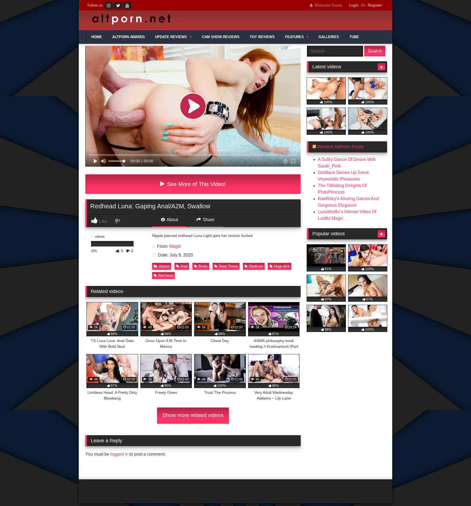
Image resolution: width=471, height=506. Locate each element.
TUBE (354, 37)
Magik (175, 246)
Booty (203, 266)
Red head (165, 275)
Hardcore (256, 266)
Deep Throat (228, 266)
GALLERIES (329, 37)
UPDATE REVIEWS (171, 37)
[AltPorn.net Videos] (129, 20)
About (172, 219)
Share (208, 219)
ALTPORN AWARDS (128, 37)
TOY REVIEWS (262, 37)
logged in (119, 454)
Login (353, 5)
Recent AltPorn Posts (341, 147)
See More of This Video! (195, 184)
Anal (184, 266)
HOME (96, 37)
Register (375, 5)
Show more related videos (193, 415)
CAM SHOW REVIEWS (221, 37)
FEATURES (294, 37)
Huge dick (282, 266)
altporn (164, 266)
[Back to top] (454, 489)
